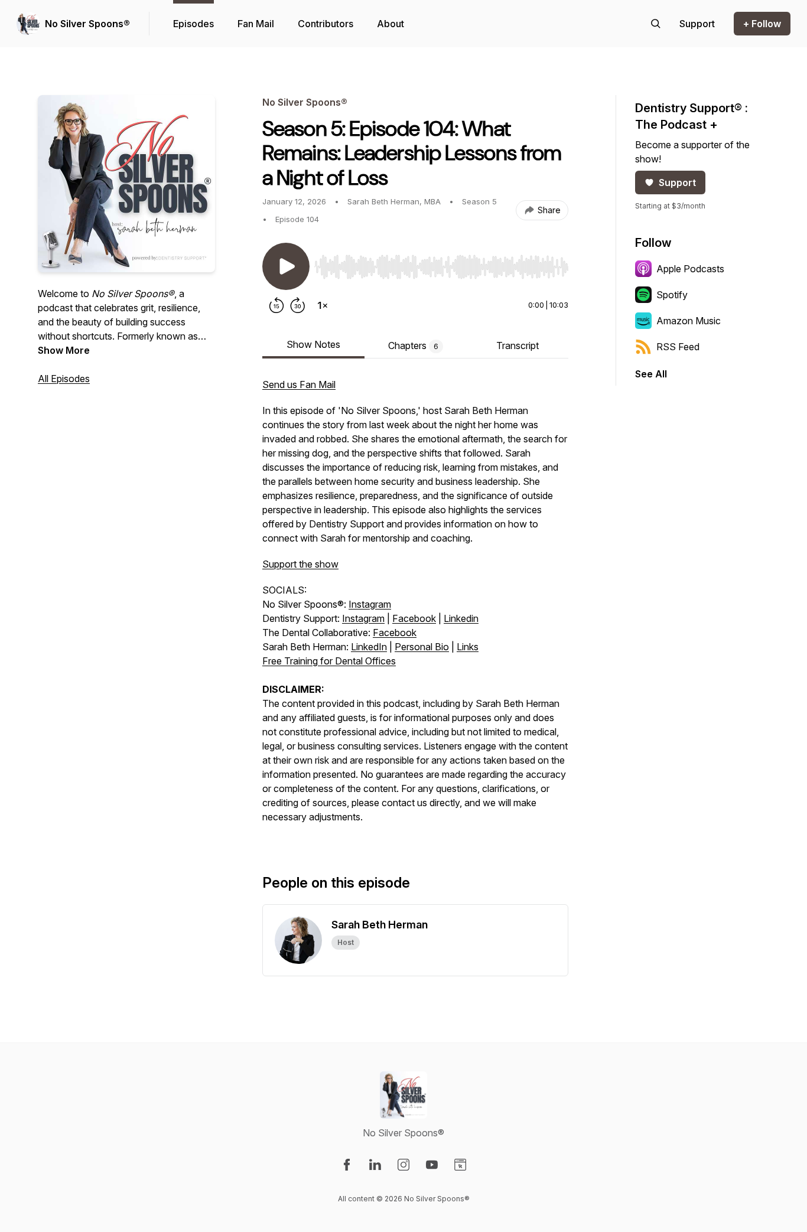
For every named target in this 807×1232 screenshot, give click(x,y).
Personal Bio (422, 647)
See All (651, 374)
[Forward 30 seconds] (297, 305)
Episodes (193, 24)
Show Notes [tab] (313, 344)
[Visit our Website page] (460, 1165)
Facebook (414, 618)
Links (468, 647)
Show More (64, 350)
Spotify (672, 295)
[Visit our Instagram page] (403, 1165)
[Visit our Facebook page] (347, 1165)
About (390, 24)
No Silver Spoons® (87, 24)
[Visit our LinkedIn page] (375, 1165)
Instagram (370, 604)
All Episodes (64, 378)
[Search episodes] (655, 24)
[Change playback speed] (322, 305)
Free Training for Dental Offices (329, 661)
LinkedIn (369, 647)
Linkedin (461, 618)
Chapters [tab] (413, 345)
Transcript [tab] (517, 345)
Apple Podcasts (690, 269)
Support (677, 182)
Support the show (300, 564)
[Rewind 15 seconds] (276, 305)
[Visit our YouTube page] (432, 1165)
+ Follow (762, 24)
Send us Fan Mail (299, 384)
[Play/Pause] (286, 266)
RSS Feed (677, 347)
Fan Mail (255, 24)
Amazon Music (688, 321)
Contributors (325, 24)
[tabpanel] (415, 606)
